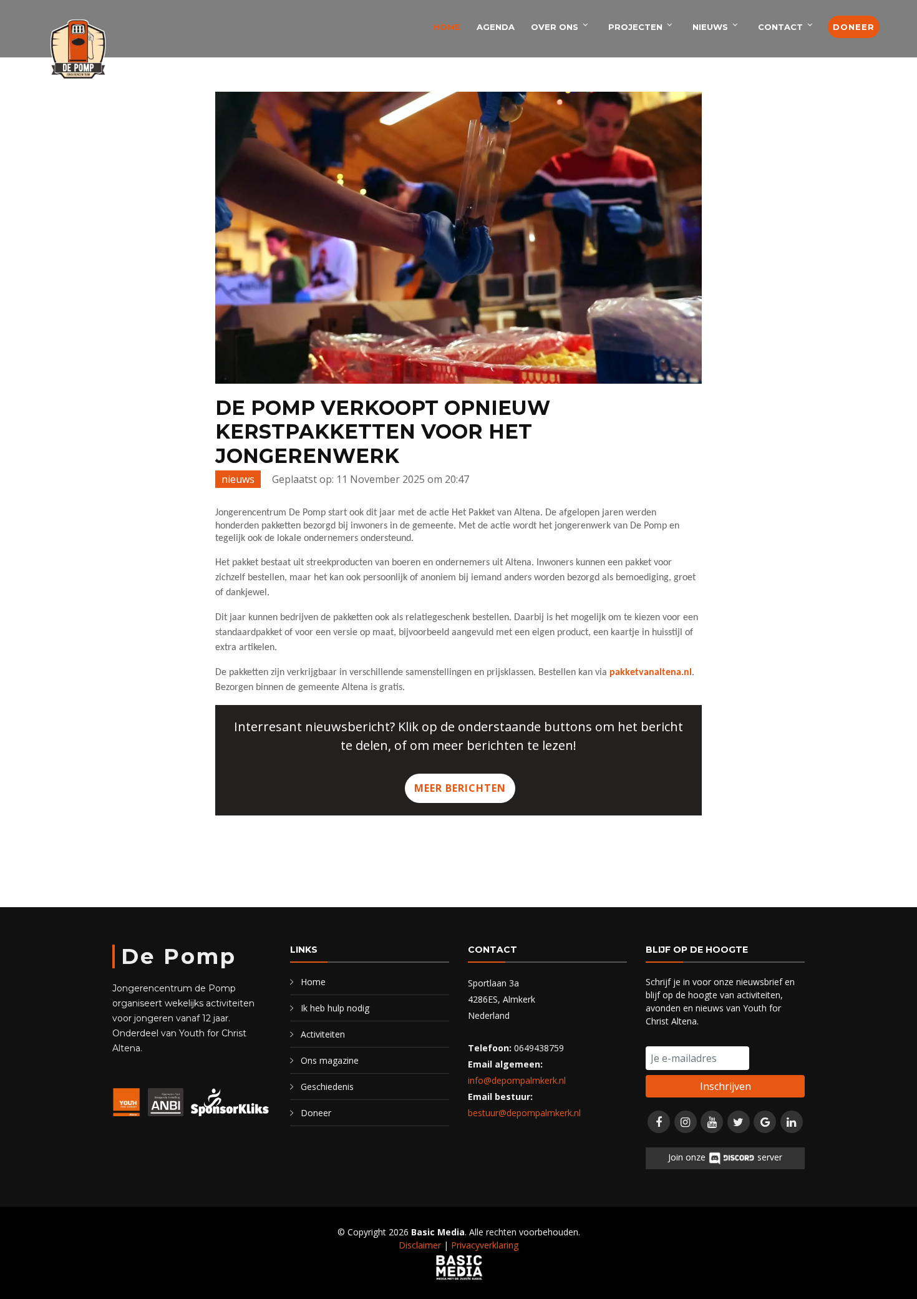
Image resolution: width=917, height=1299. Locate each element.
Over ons (554, 27)
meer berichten (460, 788)
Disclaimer (420, 1245)
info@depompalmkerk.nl (517, 1080)
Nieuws (710, 27)
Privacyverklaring (484, 1245)
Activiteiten (323, 1034)
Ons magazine (330, 1060)
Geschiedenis (327, 1086)
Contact (780, 27)
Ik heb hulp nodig (335, 1008)
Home (447, 27)
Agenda (496, 27)
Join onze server (725, 1157)
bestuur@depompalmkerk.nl (524, 1113)
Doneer (854, 27)
